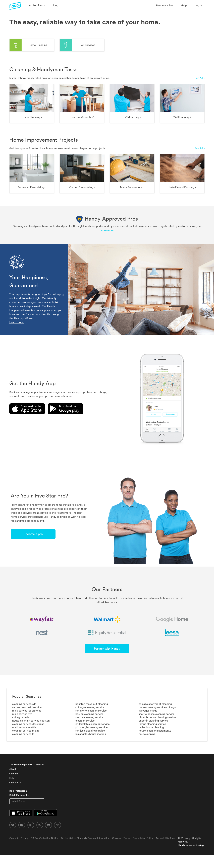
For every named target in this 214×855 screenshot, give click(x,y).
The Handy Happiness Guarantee (26, 764)
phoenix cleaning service (153, 720)
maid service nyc (22, 714)
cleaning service (85, 720)
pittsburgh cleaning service (91, 727)
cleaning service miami (25, 730)
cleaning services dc (24, 704)
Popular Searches (26, 696)
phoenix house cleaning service (157, 717)
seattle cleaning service (89, 717)
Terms (127, 838)
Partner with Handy (107, 648)
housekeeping (147, 734)
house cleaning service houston (31, 720)
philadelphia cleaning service (92, 724)
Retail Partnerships (19, 795)
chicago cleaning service (89, 707)
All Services (36, 5)
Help (184, 5)
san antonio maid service (27, 707)
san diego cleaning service (91, 710)
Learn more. (107, 230)
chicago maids (20, 717)
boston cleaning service (89, 714)
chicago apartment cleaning (155, 704)
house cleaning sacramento (155, 730)
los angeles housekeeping (90, 734)
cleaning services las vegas (28, 724)
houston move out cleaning (91, 704)
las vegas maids (148, 710)
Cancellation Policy (143, 838)
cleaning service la (23, 734)
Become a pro (33, 534)
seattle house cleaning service (157, 714)
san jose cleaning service (90, 730)
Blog (55, 5)
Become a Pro (164, 5)
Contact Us (15, 782)
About (12, 769)
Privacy (24, 838)
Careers (13, 773)
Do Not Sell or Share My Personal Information (85, 838)
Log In (198, 5)
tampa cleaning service (152, 724)
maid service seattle (24, 727)
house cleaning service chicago (157, 707)
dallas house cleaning (151, 727)
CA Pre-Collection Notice (44, 838)
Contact (13, 838)
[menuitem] (36, 5)
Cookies (116, 838)
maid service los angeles (26, 710)
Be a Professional (18, 790)
